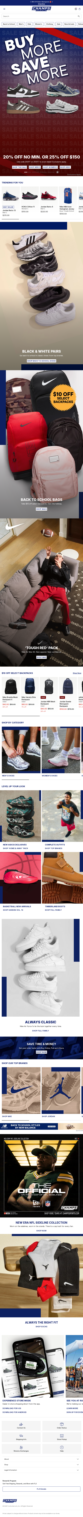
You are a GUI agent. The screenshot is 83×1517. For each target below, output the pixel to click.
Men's (21, 24)
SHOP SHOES (56, 167)
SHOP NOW (26, 167)
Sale (58, 24)
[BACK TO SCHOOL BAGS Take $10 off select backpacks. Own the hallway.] (41, 444)
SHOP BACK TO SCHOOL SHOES (41, 361)
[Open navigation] (4, 9)
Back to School (9, 24)
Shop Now (77, 673)
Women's (38, 24)
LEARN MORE (72, 1408)
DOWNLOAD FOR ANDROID (14, 1412)
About (6, 1459)
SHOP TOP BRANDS (53, 848)
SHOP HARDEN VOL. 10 (13, 910)
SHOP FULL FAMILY (53, 910)
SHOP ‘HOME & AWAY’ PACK (15, 848)
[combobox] (41, 16)
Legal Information (10, 1470)
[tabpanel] (41, 203)
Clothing (49, 24)
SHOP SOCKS (41, 1326)
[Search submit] (78, 16)
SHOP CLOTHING (40, 167)
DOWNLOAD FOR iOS (12, 1408)
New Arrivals (69, 24)
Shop (6, 1465)
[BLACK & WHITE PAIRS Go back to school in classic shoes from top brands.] (41, 296)
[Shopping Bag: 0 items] (79, 9)
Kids (29, 24)
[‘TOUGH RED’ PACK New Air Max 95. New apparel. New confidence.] (41, 592)
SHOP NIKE (41, 657)
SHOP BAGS (41, 509)
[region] (41, 2)
